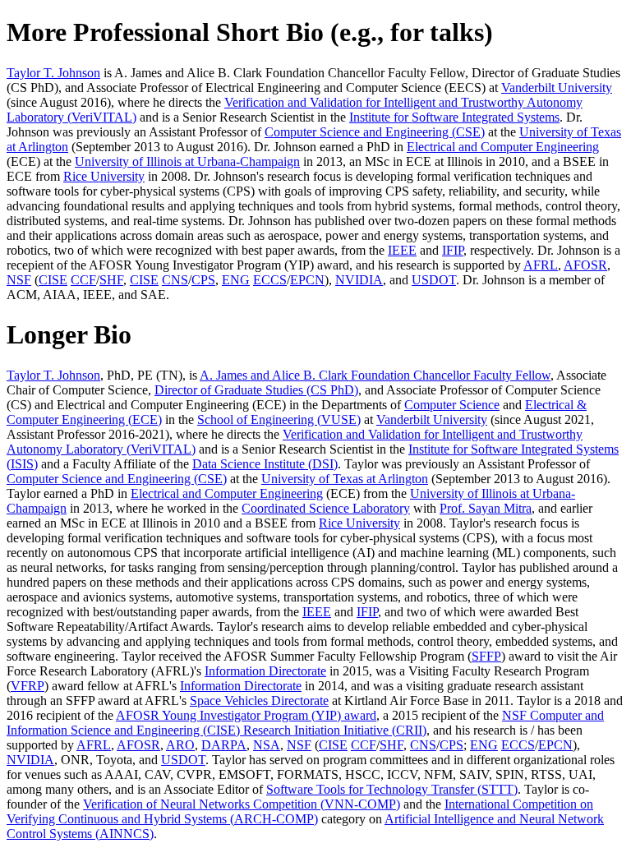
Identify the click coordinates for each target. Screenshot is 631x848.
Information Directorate (265, 671)
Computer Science (452, 405)
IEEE (402, 250)
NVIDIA (359, 280)
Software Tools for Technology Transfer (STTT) (392, 789)
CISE (53, 280)
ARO (180, 745)
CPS (203, 280)
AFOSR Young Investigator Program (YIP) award (246, 715)
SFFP (486, 656)
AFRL (540, 265)
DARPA (223, 745)
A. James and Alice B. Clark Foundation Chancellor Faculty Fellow (375, 375)
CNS (175, 280)
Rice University (104, 176)
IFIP (452, 250)
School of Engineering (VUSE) (279, 419)
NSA (266, 745)
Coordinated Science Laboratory (326, 508)
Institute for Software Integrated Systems (454, 117)
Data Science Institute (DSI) (265, 464)
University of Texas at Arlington (344, 479)
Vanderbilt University (556, 87)
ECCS (270, 280)
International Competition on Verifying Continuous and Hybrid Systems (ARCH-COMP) (300, 811)
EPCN (307, 280)
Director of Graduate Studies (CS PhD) (256, 390)
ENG (236, 280)
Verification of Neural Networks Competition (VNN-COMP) (241, 804)
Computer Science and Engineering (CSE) (375, 132)
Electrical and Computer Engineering (503, 147)
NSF (19, 280)
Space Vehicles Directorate (259, 700)
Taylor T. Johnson (53, 73)
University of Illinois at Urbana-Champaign (187, 161)
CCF (83, 280)
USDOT (434, 280)
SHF (111, 280)
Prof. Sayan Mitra (486, 508)
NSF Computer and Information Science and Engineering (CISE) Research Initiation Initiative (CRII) (305, 722)
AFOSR (585, 265)
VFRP (27, 686)
